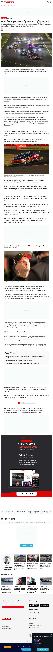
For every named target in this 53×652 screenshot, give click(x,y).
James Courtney (31, 204)
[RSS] (42, 613)
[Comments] (50, 29)
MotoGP (10, 5)
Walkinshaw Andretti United (24, 408)
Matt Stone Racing (37, 113)
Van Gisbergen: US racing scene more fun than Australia (22, 363)
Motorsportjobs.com (6, 624)
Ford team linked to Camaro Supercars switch (19, 360)
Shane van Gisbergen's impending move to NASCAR (19, 69)
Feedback (31, 621)
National (16, 5)
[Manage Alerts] (28, 503)
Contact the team (33, 629)
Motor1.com (4, 621)
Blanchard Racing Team (36, 387)
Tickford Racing (32, 336)
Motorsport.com (5, 626)
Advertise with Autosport (34, 627)
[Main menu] (2, 2)
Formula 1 (3, 5)
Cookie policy (27, 641)
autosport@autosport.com (35, 625)
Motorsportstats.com (6, 628)
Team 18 (35, 182)
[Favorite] (46, 29)
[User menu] (50, 2)
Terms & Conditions (19, 641)
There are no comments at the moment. (26, 522)
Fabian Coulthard (33, 410)
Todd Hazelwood (9, 387)
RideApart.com (5, 630)
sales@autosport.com (34, 632)
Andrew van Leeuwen (9, 28)
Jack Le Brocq (13, 113)
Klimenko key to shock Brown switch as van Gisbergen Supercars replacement (25, 357)
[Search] (48, 2)
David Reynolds (16, 182)
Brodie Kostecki (38, 133)
